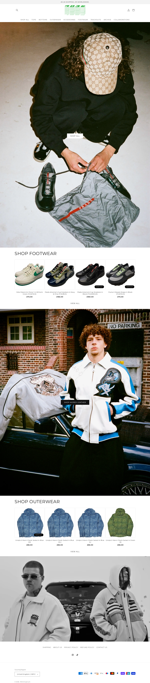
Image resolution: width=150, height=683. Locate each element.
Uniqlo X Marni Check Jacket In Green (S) (120, 541)
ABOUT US (57, 647)
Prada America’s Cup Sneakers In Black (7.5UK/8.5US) (90, 293)
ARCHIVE (62, 600)
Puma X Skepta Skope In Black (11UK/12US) (120, 293)
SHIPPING (47, 647)
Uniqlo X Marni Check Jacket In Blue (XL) (60, 541)
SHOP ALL (75, 136)
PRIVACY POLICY (71, 647)
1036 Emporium (25, 682)
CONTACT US (101, 647)
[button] (17, 10)
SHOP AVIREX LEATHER (75, 402)
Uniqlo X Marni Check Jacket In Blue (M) (29, 541)
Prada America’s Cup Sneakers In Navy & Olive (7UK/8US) (60, 293)
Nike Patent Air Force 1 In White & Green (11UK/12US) (29, 293)
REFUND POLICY (87, 647)
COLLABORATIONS (87, 600)
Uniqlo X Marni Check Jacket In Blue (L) (90, 541)
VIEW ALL (75, 303)
